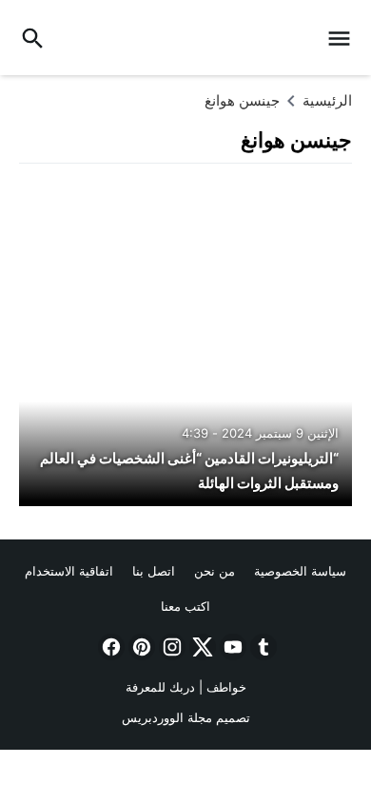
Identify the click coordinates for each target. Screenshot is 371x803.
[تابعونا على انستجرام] (170, 647)
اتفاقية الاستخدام (69, 570)
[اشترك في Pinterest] (140, 647)
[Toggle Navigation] (343, 37)
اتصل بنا (153, 570)
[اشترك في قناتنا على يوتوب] (231, 647)
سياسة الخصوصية (300, 570)
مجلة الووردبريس (167, 717)
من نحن (214, 570)
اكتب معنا (185, 606)
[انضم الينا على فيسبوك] (109, 647)
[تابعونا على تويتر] (201, 647)
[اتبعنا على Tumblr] (261, 647)
